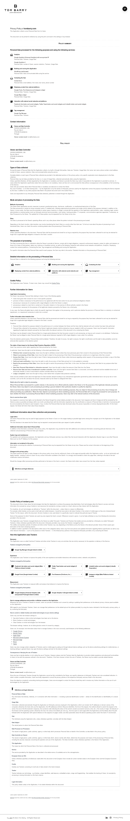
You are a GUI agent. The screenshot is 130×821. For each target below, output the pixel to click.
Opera (15, 644)
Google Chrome (17, 631)
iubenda (12, 482)
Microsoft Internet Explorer (21, 637)
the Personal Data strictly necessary (41, 482)
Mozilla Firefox (17, 633)
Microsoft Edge (17, 640)
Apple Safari (16, 635)
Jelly (10, 818)
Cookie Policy (56, 283)
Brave (15, 642)
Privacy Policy (118, 817)
